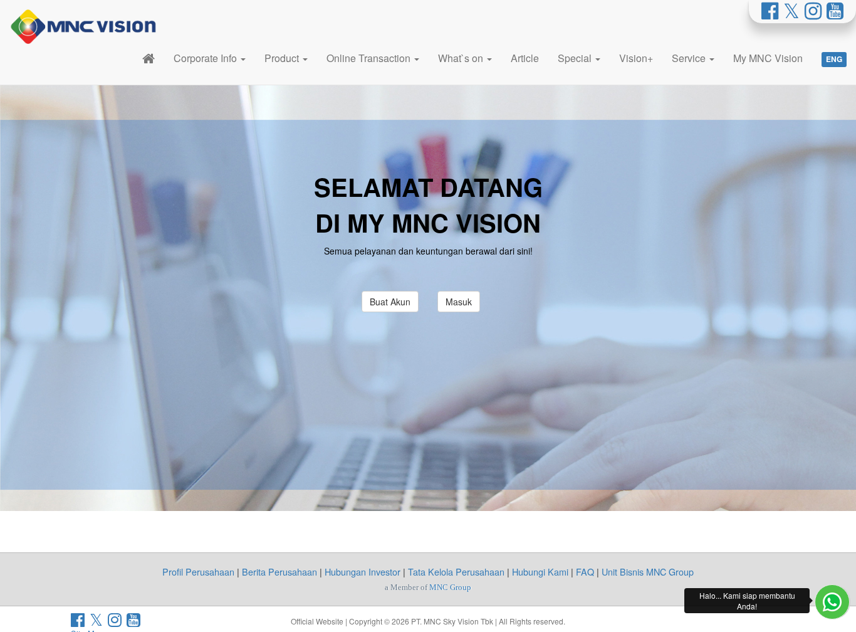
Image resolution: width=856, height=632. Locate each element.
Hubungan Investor (362, 571)
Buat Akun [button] (390, 301)
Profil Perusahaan (198, 571)
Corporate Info (206, 58)
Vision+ (636, 58)
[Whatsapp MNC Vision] (832, 601)
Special (576, 58)
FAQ (585, 571)
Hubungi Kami (540, 571)
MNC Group (450, 587)
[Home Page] (148, 58)
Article (525, 58)
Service (690, 58)
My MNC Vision (768, 58)
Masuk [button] (459, 301)
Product (282, 58)
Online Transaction (369, 58)
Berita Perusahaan (279, 571)
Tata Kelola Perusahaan (456, 571)
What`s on (462, 58)
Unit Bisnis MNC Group (648, 571)
